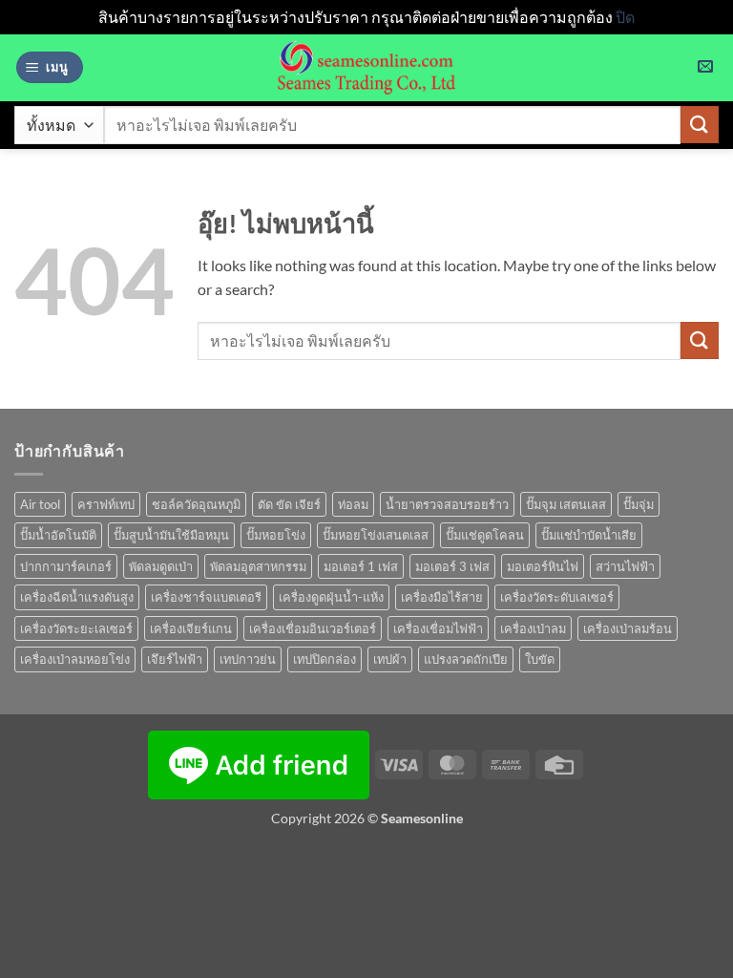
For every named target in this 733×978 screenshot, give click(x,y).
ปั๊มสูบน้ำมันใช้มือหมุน (171, 534)
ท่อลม (353, 504)
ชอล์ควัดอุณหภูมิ (196, 504)
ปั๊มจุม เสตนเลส (566, 504)
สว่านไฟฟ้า (625, 566)
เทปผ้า (390, 659)
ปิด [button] (625, 17)
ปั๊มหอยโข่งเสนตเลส (376, 534)
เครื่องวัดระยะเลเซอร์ (76, 628)
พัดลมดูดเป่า (161, 566)
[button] (49, 67)
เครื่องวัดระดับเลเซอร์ (557, 597)
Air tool (40, 504)
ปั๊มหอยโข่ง (275, 534)
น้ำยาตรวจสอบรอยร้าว (447, 504)
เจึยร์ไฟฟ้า (174, 659)
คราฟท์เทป (106, 504)
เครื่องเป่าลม (533, 628)
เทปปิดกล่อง (324, 659)
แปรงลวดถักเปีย (466, 659)
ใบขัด (540, 659)
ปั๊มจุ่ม (638, 504)
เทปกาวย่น (248, 659)
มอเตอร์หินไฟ (542, 566)
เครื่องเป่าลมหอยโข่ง (75, 659)
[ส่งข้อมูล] (700, 124)
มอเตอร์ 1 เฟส (361, 566)
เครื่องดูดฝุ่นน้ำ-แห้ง (331, 597)
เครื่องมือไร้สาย (442, 597)
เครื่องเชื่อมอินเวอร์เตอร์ (312, 628)
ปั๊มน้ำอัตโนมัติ (58, 534)
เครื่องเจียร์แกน (191, 628)
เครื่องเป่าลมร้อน (627, 628)
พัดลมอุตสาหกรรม (258, 566)
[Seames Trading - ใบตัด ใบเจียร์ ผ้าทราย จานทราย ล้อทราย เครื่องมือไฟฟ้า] (366, 67)
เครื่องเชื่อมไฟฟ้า (438, 628)
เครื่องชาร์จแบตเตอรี (206, 597)
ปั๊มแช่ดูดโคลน (485, 534)
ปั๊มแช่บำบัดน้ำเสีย (589, 534)
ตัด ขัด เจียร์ (289, 504)
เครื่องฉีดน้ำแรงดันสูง (77, 597)
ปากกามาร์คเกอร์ (66, 566)
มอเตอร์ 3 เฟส (452, 566)
